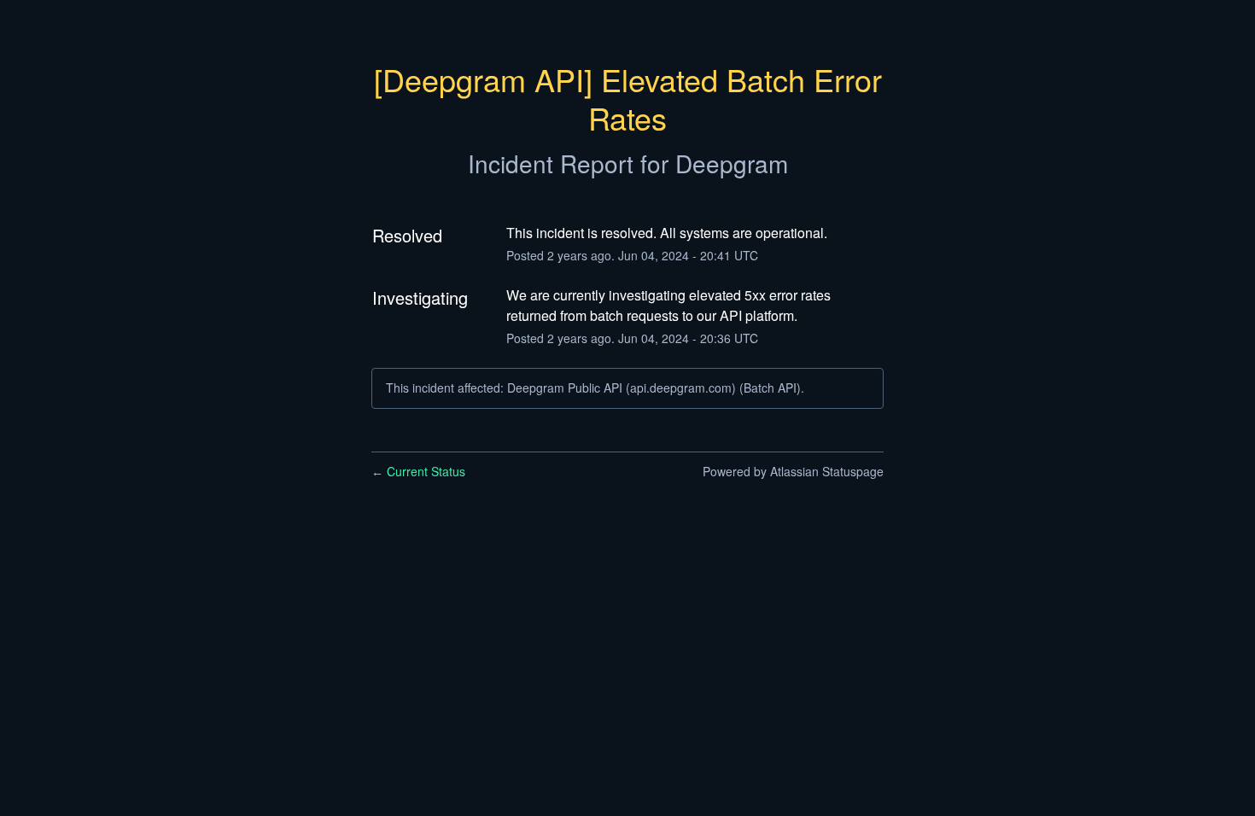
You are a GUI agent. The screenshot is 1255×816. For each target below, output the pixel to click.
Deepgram (731, 163)
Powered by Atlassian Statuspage (793, 471)
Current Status (418, 471)
